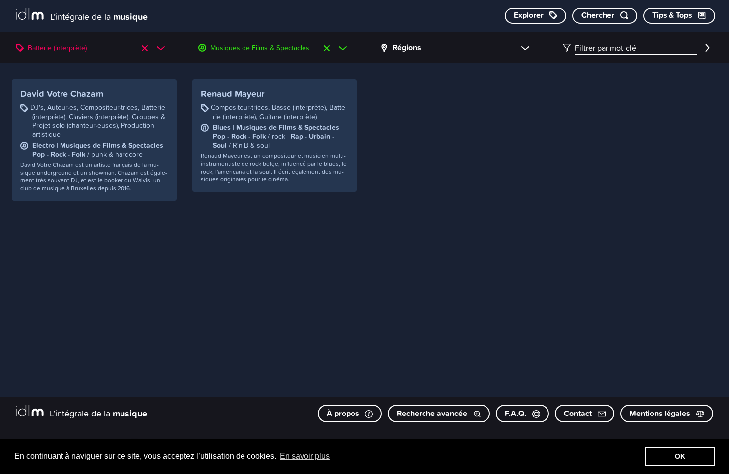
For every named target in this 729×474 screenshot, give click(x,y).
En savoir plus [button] (305, 456)
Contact (579, 413)
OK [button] (680, 456)
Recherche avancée (433, 413)
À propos (344, 413)
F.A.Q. (516, 413)
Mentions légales (660, 413)
